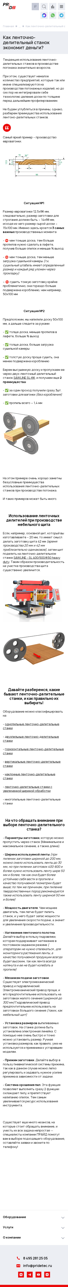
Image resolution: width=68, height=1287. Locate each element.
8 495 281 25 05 (35, 1258)
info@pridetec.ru (37, 1265)
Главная (8, 26)
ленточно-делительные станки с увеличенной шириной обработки (27, 789)
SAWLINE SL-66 (24, 378)
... (20, 26)
